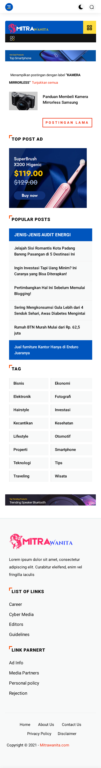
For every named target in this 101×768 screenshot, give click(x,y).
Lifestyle (20, 436)
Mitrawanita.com (54, 745)
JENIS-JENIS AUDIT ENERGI (42, 234)
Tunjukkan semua (45, 82)
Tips (58, 463)
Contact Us (71, 724)
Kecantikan (23, 423)
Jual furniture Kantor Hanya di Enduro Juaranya (46, 350)
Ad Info (16, 662)
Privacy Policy (39, 733)
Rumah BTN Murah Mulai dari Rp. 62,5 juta (47, 330)
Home (25, 724)
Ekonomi (62, 383)
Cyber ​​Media (21, 614)
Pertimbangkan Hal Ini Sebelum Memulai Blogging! (49, 290)
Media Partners (24, 672)
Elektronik (22, 396)
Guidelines (19, 634)
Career (15, 604)
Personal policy (24, 683)
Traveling (21, 476)
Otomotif (62, 436)
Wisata (61, 476)
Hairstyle (21, 410)
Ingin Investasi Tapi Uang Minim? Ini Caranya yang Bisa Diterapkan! (45, 271)
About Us (46, 724)
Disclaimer (67, 733)
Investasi (62, 410)
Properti (20, 449)
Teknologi (22, 463)
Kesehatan (64, 423)
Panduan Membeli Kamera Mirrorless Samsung (65, 99)
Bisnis (18, 383)
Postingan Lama (67, 122)
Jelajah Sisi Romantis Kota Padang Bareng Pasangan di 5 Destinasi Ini (44, 251)
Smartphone (65, 449)
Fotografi (63, 396)
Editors (16, 624)
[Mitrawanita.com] (28, 28)
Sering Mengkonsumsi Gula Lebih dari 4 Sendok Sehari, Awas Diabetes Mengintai (49, 310)
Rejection (18, 693)
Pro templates (82, 745)
